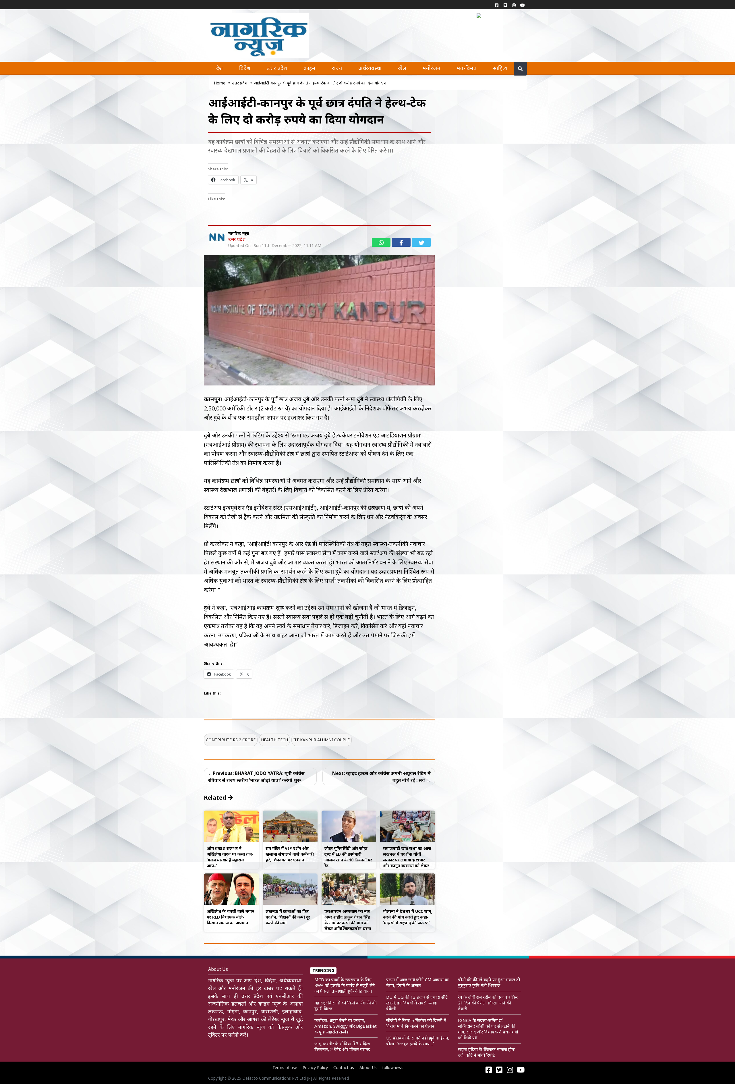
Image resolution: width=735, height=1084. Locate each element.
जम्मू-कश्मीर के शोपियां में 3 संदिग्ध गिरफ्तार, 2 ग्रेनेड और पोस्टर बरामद (342, 1046)
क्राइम (309, 68)
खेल (402, 68)
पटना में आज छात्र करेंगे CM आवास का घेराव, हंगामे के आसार (417, 982)
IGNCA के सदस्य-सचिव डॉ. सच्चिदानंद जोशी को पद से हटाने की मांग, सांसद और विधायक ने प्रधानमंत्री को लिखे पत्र (488, 1028)
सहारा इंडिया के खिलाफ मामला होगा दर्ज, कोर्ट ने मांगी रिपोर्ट (486, 1052)
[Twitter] (505, 5)
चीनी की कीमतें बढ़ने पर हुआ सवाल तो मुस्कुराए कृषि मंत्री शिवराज (489, 982)
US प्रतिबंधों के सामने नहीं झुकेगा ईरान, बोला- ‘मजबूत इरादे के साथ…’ (417, 1040)
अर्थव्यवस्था (370, 68)
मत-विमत (467, 68)
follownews (392, 1067)
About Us (368, 1067)
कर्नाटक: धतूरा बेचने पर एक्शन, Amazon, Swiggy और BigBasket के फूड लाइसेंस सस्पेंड (345, 1026)
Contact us (343, 1067)
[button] (480, 14)
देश (219, 68)
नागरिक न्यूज (238, 233)
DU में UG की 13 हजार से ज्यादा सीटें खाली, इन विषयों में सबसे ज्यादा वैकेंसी (417, 1002)
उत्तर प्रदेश (277, 68)
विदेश (244, 68)
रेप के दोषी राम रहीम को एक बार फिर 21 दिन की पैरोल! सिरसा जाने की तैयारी (488, 1002)
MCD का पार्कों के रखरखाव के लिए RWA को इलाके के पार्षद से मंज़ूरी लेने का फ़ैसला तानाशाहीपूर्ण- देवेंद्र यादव (344, 985)
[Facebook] (496, 5)
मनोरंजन (431, 68)
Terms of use (284, 1067)
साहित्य (500, 68)
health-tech (274, 739)
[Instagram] (514, 5)
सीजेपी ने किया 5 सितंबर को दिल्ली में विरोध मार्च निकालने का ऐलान (416, 1023)
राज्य (337, 68)
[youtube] (522, 5)
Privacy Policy (315, 1067)
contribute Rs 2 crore (231, 739)
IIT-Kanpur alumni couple (321, 739)
